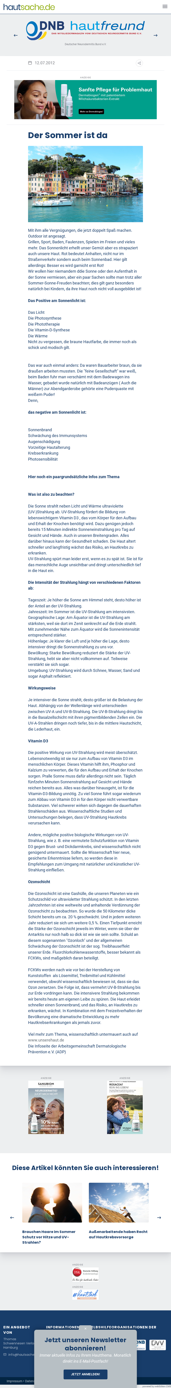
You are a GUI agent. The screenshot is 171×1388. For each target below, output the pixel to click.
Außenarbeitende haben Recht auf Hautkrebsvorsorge (118, 1234)
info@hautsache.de (23, 1355)
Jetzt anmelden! (85, 1374)
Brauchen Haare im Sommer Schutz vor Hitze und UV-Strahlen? (48, 1237)
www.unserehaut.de (46, 1040)
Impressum (14, 1381)
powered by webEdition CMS (156, 1386)
